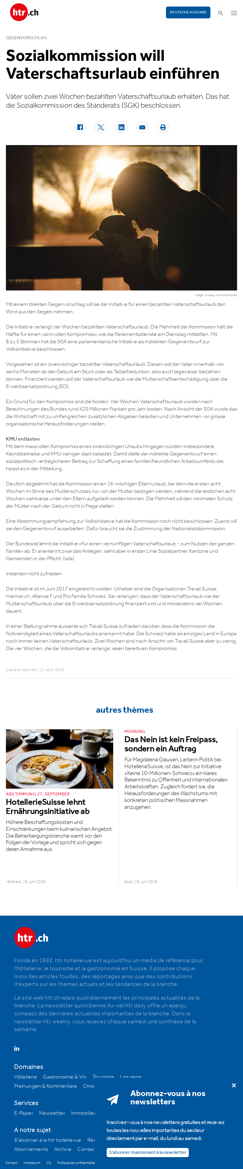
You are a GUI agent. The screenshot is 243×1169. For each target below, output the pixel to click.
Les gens (130, 1077)
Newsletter (52, 1113)
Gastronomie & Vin (65, 1077)
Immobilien (84, 1113)
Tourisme (103, 1077)
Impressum (31, 1163)
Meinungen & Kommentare (45, 1086)
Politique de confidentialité (76, 1163)
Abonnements (31, 1149)
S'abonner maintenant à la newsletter (147, 1152)
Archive (63, 1149)
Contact (87, 1149)
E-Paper (23, 1113)
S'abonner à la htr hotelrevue (47, 1140)
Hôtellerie (25, 1077)
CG (48, 1163)
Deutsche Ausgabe (188, 12)
